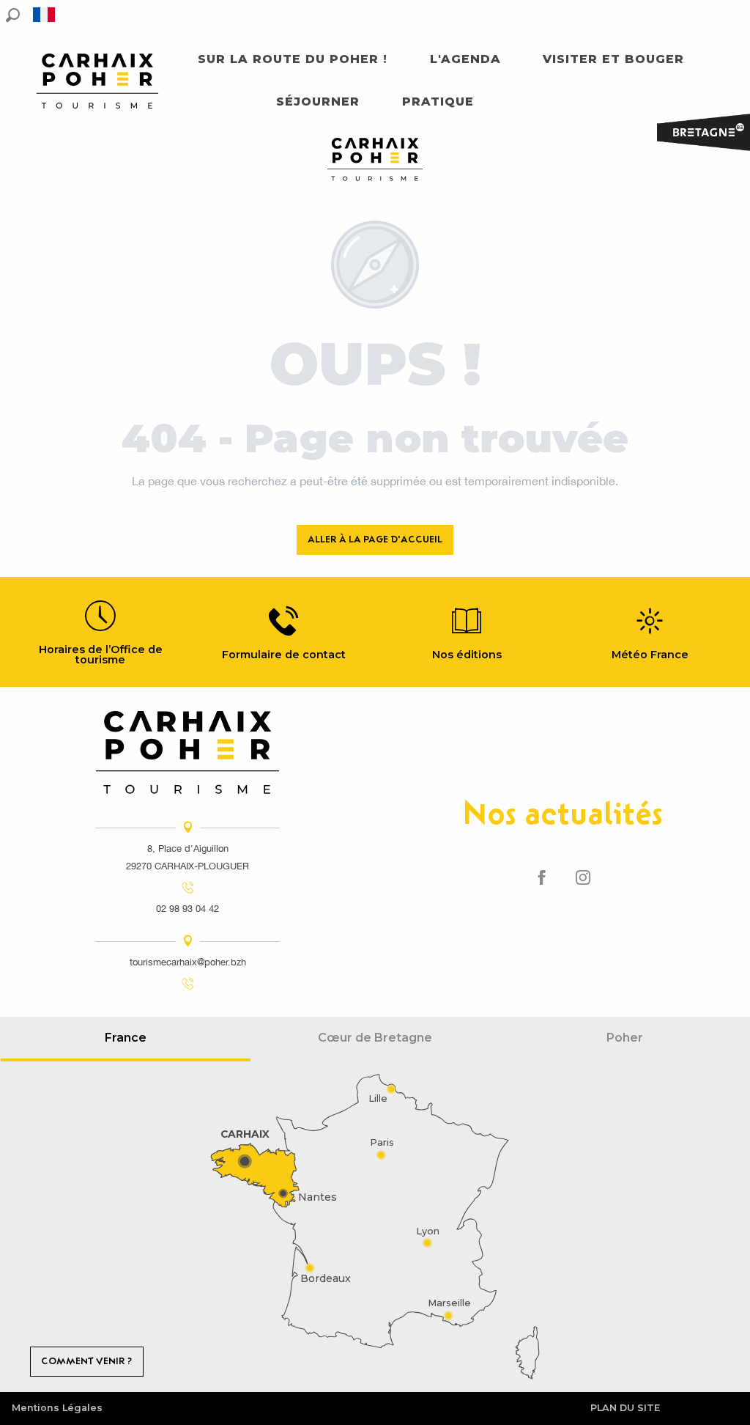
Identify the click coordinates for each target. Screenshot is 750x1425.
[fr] (45, 14)
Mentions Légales (57, 1407)
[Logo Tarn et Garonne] (187, 752)
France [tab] (125, 1038)
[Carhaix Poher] (97, 81)
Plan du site (625, 1407)
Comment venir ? (86, 1361)
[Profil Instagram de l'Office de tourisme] (583, 878)
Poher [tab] (624, 1038)
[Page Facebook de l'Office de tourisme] (541, 878)
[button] (13, 15)
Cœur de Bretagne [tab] (375, 1038)
